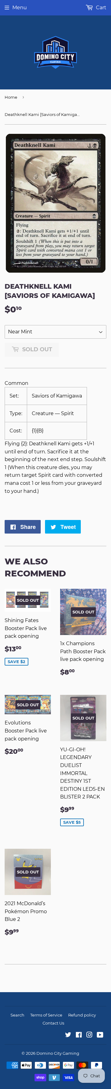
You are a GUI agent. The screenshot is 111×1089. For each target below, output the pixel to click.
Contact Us (53, 1023)
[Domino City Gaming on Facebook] (79, 1035)
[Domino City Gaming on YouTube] (100, 1035)
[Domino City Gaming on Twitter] (68, 1035)
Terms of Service (46, 1015)
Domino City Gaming (57, 1053)
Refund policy (82, 1015)
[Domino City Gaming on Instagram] (89, 1035)
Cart (100, 7)
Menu (19, 7)
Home (11, 97)
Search (17, 1015)
